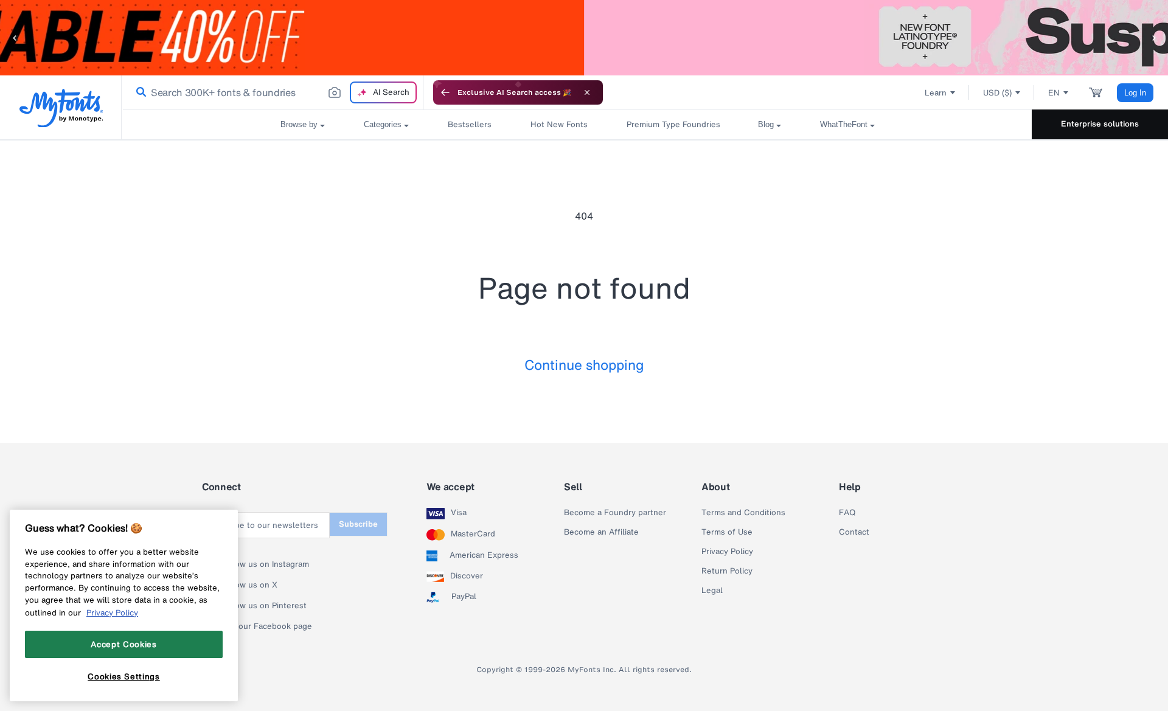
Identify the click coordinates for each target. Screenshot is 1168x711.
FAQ (847, 513)
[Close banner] (587, 92)
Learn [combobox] (936, 93)
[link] (139, 92)
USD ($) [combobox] (997, 93)
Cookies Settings (124, 676)
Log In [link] (1135, 92)
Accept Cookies (123, 644)
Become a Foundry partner (615, 513)
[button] (15, 37)
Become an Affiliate (601, 532)
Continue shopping (584, 365)
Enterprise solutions (1100, 124)
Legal (712, 590)
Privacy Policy (727, 552)
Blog (766, 124)
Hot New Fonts (559, 124)
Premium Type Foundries (673, 124)
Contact (854, 532)
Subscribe (358, 524)
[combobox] (272, 92)
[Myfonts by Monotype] (61, 108)
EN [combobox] (1054, 93)
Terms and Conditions (743, 513)
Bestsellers (470, 124)
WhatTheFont (843, 124)
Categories (382, 124)
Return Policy (727, 571)
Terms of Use (727, 532)
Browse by (299, 124)
